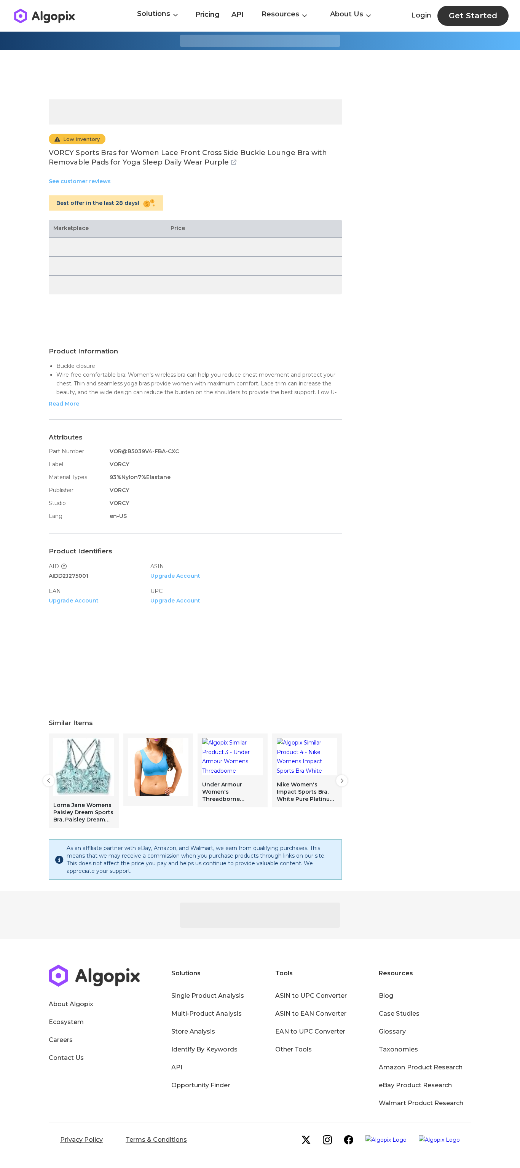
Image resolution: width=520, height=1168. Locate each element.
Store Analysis (193, 1031)
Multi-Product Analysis (206, 1013)
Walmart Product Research (421, 1103)
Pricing (207, 14)
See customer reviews (80, 181)
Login (421, 15)
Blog (386, 995)
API (237, 14)
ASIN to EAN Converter (311, 1013)
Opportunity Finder (200, 1085)
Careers (61, 1039)
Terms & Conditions (156, 1139)
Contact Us (66, 1057)
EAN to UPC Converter (310, 1031)
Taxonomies (398, 1049)
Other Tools (293, 1049)
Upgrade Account (175, 575)
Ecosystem (66, 1022)
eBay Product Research (415, 1085)
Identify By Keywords (204, 1049)
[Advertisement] (260, 75)
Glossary (392, 1031)
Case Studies (399, 1013)
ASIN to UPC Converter (311, 995)
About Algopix (71, 1004)
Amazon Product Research (421, 1067)
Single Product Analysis (207, 995)
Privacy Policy (81, 1139)
